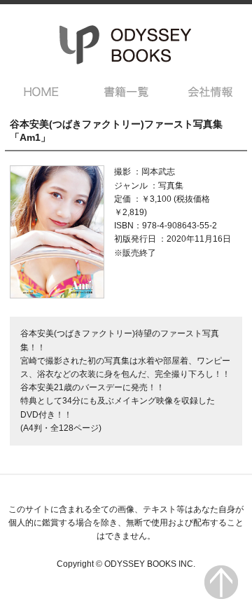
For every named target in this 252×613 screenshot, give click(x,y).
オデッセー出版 (125, 45)
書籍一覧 (126, 92)
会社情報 (210, 92)
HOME (41, 92)
